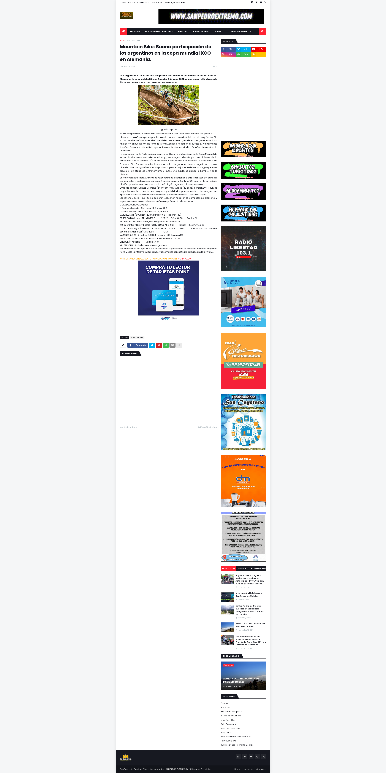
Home (123, 2)
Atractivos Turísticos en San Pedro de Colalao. (251, 625)
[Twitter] (152, 345)
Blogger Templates (202, 769)
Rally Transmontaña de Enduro (236, 736)
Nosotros (248, 769)
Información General (231, 715)
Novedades (243, 568)
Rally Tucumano (228, 740)
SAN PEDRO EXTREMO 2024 (178, 769)
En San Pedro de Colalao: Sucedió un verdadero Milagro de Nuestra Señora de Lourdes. (250, 610)
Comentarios (258, 568)
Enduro (224, 703)
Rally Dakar (226, 732)
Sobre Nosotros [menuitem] (241, 31)
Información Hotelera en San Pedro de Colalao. (249, 594)
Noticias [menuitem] (135, 31)
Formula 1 (225, 707)
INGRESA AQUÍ (184, 258)
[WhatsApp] (166, 345)
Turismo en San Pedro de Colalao (237, 744)
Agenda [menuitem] (182, 31)
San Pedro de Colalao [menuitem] (158, 31)
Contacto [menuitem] (220, 31)
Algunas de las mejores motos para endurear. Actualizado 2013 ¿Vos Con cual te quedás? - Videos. (250, 579)
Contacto (157, 2)
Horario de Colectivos (138, 2)
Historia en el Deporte (231, 711)
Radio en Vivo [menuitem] (201, 31)
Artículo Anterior (129, 427)
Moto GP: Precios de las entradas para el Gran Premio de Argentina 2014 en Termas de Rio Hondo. (251, 640)
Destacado (228, 568)
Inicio (122, 40)
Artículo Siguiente (207, 427)
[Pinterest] (159, 345)
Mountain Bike (134, 40)
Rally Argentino (228, 724)
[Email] (172, 345)
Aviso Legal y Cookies (175, 2)
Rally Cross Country (230, 728)
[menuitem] (123, 31)
